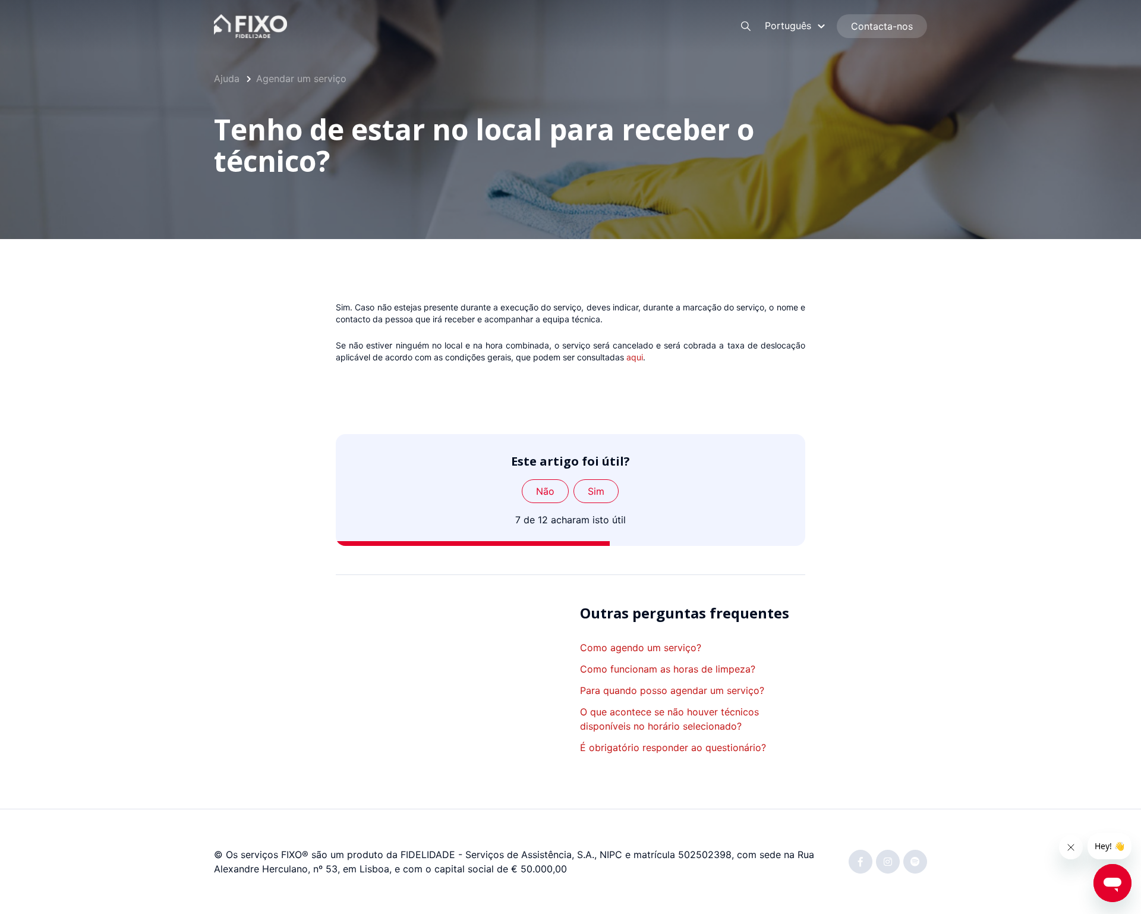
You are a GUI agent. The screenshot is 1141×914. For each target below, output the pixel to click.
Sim (596, 491)
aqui (634, 357)
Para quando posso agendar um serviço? (672, 690)
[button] (796, 26)
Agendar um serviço (301, 78)
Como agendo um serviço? (640, 648)
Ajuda (226, 78)
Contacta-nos (882, 26)
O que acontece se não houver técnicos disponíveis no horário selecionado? (669, 719)
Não (545, 491)
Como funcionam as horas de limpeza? (667, 669)
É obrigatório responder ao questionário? (673, 747)
